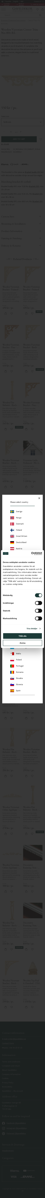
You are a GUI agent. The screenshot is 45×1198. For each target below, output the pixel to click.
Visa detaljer (32, 628)
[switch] (38, 603)
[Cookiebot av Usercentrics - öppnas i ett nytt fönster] (31, 553)
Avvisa (22, 643)
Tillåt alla (22, 636)
